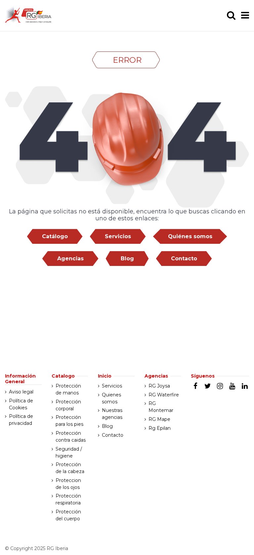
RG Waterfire (163, 395)
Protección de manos (68, 389)
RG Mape (159, 419)
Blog (127, 258)
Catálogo (55, 236)
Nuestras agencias (112, 413)
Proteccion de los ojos (68, 483)
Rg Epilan (159, 428)
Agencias (70, 258)
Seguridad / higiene (69, 452)
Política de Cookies (21, 404)
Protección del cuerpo (68, 515)
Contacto (184, 258)
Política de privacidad (21, 419)
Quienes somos (111, 398)
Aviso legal (21, 392)
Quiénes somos (190, 236)
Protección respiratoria (68, 499)
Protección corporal (68, 405)
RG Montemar (160, 406)
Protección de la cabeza (70, 468)
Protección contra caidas (71, 436)
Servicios (118, 236)
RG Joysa (159, 386)
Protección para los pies (69, 420)
